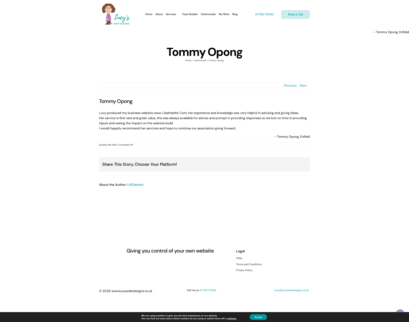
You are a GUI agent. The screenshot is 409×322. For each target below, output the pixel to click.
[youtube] (139, 260)
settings (231, 318)
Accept (258, 317)
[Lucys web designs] (116, 4)
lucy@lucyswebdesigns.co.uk (291, 290)
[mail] (151, 260)
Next (303, 85)
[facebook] (128, 260)
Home (188, 60)
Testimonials (200, 60)
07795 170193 (264, 14)
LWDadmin (135, 185)
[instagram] (133, 260)
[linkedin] (145, 260)
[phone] (156, 260)
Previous (290, 85)
